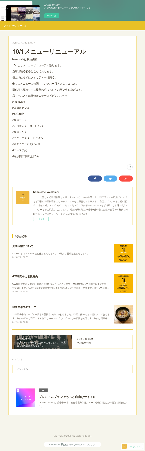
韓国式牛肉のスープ (24, 307)
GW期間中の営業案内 (25, 276)
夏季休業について (22, 246)
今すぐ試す (51, 15)
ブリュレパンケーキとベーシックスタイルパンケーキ (15, 25)
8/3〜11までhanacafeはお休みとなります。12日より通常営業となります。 (50, 253)
